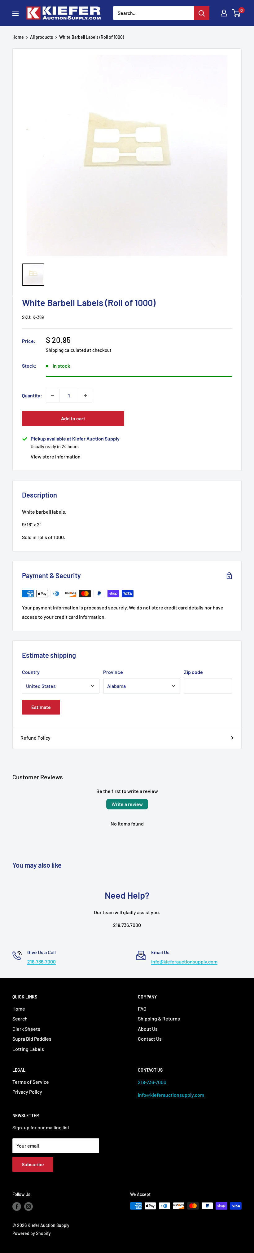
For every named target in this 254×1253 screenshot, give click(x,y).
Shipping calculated (66, 350)
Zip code (193, 672)
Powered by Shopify (31, 1233)
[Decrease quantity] (52, 395)
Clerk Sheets (26, 1029)
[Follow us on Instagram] (28, 1206)
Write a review (127, 804)
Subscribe (33, 1164)
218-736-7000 (41, 961)
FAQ (142, 1009)
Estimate (41, 707)
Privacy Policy (27, 1092)
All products (41, 37)
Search (20, 1018)
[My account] (224, 13)
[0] (236, 13)
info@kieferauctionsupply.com (184, 961)
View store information (56, 456)
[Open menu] (15, 13)
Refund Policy (35, 738)
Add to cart (73, 418)
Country (31, 672)
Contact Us (150, 1039)
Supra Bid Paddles (31, 1039)
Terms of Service (30, 1082)
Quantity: (32, 395)
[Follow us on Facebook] (16, 1206)
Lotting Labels (28, 1049)
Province (113, 672)
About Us (148, 1029)
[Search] (201, 13)
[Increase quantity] (85, 395)
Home (18, 37)
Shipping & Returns (159, 1018)
